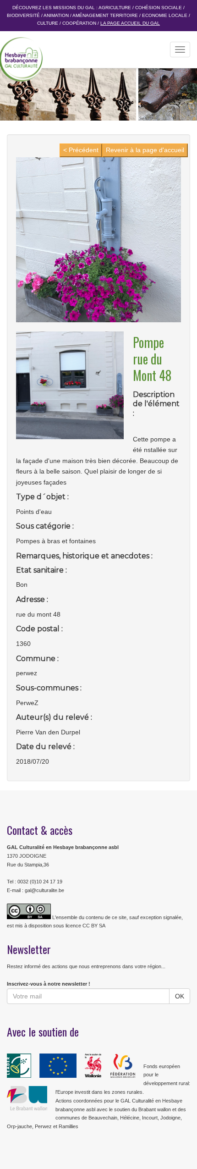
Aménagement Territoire (105, 15)
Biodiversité (23, 15)
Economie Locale (164, 15)
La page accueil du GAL (130, 23)
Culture (47, 23)
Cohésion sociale (158, 7)
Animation (56, 15)
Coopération (79, 23)
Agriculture (114, 7)
